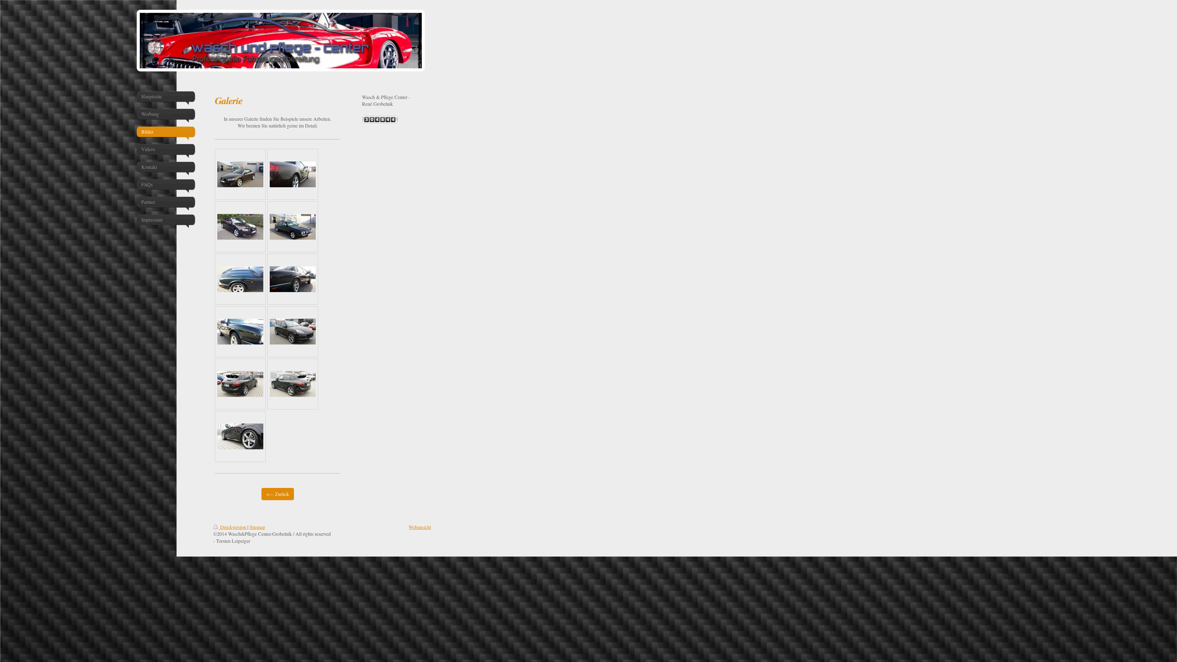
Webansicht (420, 527)
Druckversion (233, 527)
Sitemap (257, 527)
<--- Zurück (277, 494)
